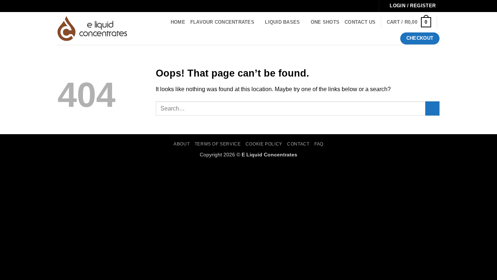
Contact (298, 144)
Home (178, 22)
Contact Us (360, 22)
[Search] (140, 28)
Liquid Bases (282, 22)
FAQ (318, 144)
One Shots (325, 22)
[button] (409, 22)
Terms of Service (218, 144)
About (182, 144)
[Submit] (432, 108)
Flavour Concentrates (222, 22)
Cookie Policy (264, 144)
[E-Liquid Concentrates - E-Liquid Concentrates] (92, 28)
